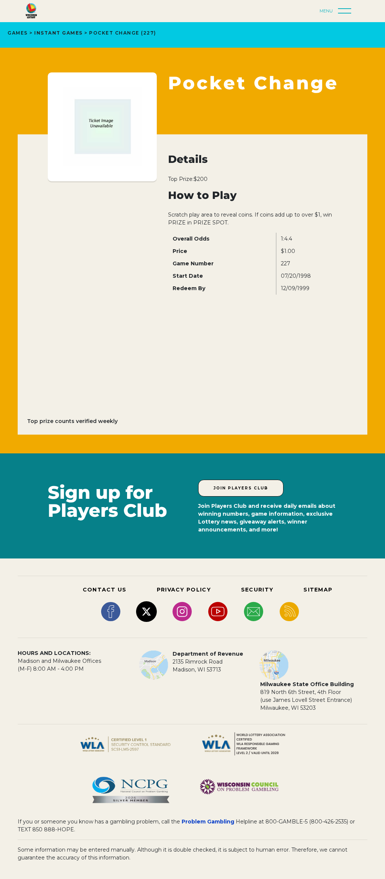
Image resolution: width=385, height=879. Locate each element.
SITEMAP (317, 589)
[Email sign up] (253, 611)
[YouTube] (218, 611)
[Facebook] (110, 611)
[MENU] (346, 11)
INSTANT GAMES (58, 33)
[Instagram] (182, 611)
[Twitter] (146, 611)
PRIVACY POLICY (184, 589)
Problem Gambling (208, 821)
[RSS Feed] (289, 611)
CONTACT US (105, 589)
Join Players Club (241, 488)
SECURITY (257, 589)
